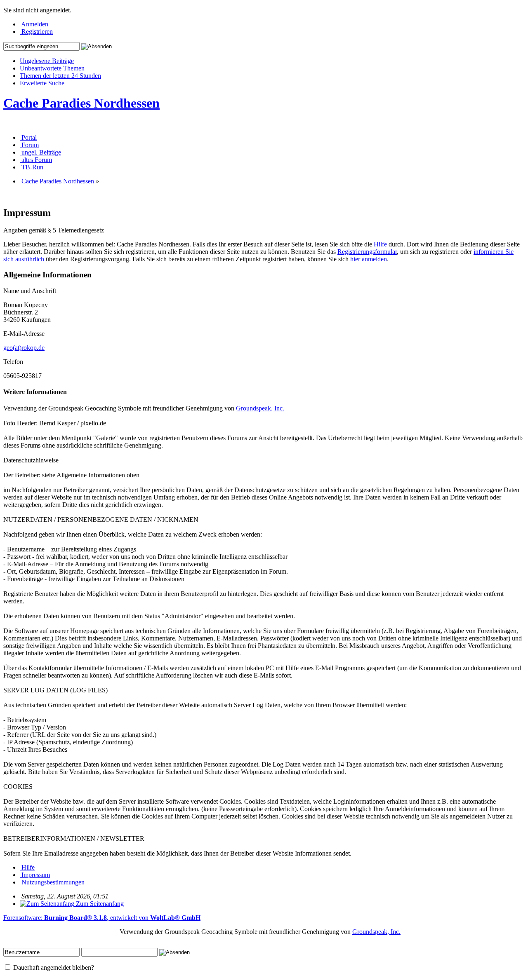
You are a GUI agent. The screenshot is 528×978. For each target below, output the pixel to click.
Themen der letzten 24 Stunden (60, 75)
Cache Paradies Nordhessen (81, 103)
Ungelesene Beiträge (47, 60)
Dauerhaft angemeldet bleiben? (53, 967)
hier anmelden (368, 259)
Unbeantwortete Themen (52, 68)
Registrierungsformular (367, 251)
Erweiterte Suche (42, 83)
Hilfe (380, 244)
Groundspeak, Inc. (260, 408)
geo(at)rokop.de (24, 347)
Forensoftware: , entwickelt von (101, 917)
